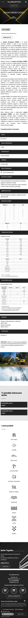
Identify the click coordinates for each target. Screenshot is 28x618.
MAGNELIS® (14, 502)
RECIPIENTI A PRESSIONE (14, 481)
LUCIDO (14, 523)
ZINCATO (14, 512)
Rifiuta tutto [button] (21, 614)
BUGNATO (14, 533)
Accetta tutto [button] (7, 614)
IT (2, 2)
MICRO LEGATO (14, 460)
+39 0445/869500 (15, 580)
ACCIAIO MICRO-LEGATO (14, 12)
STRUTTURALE (14, 439)
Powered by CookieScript (5, 616)
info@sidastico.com (14, 582)
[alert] (14, 608)
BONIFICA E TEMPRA (14, 492)
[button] (14, 611)
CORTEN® (14, 450)
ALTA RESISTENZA (14, 471)
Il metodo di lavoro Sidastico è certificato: (14, 585)
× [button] (26, 600)
